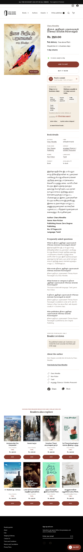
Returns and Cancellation (11, 544)
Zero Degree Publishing (51, 149)
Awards (43, 13)
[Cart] (73, 13)
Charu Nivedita (53, 25)
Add (12, 457)
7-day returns (52, 49)
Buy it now (63, 71)
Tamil (65, 157)
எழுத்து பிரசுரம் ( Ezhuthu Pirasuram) (69, 149)
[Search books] (68, 13)
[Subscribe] (71, 536)
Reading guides (8, 527)
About (5, 530)
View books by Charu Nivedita (57, 365)
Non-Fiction (51, 157)
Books (24, 13)
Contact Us (7, 539)
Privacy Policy (7, 547)
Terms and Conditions (10, 541)
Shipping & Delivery (9, 536)
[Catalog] (63, 13)
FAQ (5, 533)
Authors (35, 13)
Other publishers (56, 13)
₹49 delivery (52, 42)
